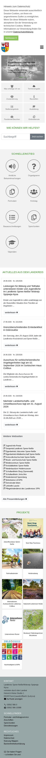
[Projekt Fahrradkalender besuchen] (12, 558)
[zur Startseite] (5, 47)
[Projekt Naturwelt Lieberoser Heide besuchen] (33, 589)
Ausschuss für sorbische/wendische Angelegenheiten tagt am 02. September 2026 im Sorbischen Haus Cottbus (22, 364)
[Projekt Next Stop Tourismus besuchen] (33, 528)
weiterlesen (10, 312)
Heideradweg (33, 573)
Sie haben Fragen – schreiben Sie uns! (12, 753)
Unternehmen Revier (12, 634)
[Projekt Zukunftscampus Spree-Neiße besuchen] (12, 528)
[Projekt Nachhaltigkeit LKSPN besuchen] (12, 650)
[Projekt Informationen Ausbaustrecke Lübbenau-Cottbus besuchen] (12, 589)
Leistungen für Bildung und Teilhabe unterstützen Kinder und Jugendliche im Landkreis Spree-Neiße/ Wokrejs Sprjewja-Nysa (22, 290)
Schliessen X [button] (11, 38)
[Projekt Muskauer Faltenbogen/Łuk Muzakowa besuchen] (33, 619)
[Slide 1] (21, 77)
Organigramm (34, 175)
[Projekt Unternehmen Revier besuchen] (12, 619)
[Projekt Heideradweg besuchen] (33, 558)
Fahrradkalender (12, 573)
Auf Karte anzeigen (14, 699)
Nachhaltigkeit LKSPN (12, 665)
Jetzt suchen (37, 137)
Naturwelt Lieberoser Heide (33, 604)
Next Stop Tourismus (33, 543)
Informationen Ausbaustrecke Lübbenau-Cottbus (12, 604)
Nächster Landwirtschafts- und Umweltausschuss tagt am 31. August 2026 (22, 404)
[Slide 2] (25, 77)
